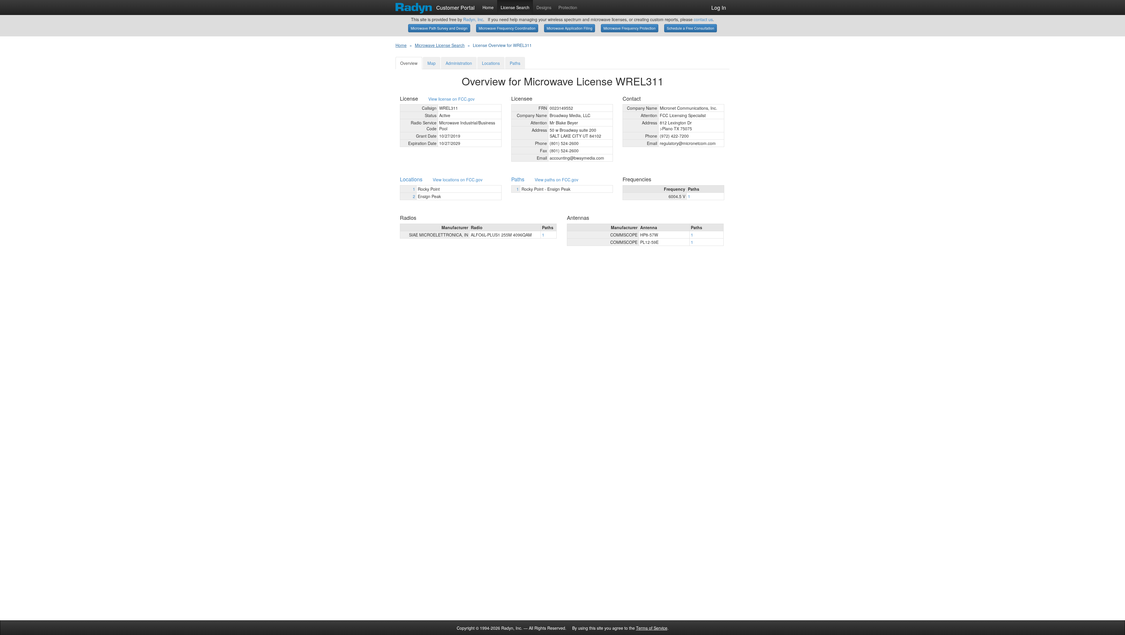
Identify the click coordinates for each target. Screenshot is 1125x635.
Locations (491, 63)
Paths (515, 63)
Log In (718, 7)
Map (431, 63)
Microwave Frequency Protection (630, 28)
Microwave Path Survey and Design (439, 28)
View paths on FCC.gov (556, 180)
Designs (543, 7)
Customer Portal (455, 6)
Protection (567, 7)
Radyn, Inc (473, 19)
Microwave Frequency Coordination (507, 28)
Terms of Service (651, 628)
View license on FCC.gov (451, 99)
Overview (408, 63)
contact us (703, 19)
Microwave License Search (440, 45)
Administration (459, 63)
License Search (515, 7)
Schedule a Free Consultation (690, 28)
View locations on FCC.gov (458, 180)
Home (488, 7)
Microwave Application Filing (569, 28)
